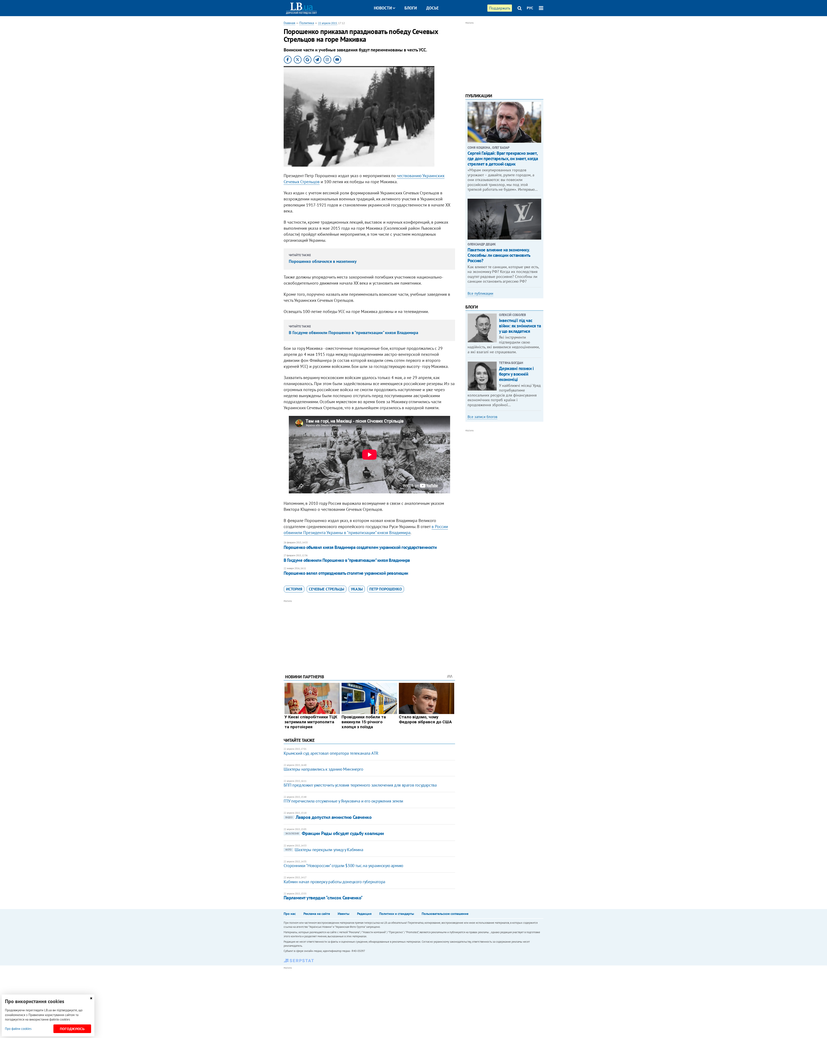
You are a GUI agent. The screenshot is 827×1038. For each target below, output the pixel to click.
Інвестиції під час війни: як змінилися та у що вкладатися (520, 326)
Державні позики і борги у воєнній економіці (516, 374)
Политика (306, 23)
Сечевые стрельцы (326, 589)
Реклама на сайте (316, 913)
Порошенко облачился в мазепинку (323, 261)
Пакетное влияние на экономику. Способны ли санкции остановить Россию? (499, 255)
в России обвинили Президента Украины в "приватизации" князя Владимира (366, 529)
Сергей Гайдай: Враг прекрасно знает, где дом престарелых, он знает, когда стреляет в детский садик (503, 158)
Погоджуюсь (72, 1029)
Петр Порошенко (385, 589)
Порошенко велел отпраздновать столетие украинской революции (346, 573)
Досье (432, 8)
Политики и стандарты (396, 913)
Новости (383, 8)
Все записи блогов (482, 416)
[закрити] (91, 998)
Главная (289, 23)
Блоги (410, 8)
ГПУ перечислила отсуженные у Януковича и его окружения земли (343, 801)
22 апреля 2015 (327, 23)
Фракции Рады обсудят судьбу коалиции (334, 833)
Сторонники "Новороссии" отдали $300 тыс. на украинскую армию (343, 865)
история (294, 589)
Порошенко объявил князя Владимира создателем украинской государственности (360, 547)
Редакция (364, 913)
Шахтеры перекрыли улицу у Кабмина (324, 849)
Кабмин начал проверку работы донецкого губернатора (334, 882)
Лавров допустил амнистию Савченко (328, 817)
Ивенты (343, 913)
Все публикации (480, 293)
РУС (530, 8)
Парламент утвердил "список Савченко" (323, 898)
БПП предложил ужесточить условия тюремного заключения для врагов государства (360, 785)
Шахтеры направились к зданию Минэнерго (323, 769)
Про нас (290, 913)
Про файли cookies (18, 1029)
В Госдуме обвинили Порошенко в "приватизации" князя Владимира (353, 332)
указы (357, 589)
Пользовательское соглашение (445, 913)
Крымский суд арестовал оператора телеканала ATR (331, 753)
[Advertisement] (369, 634)
